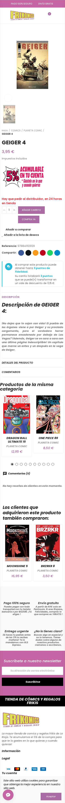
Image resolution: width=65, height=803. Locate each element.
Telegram (57, 253)
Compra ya (29, 219)
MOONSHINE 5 (17, 566)
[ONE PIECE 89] (48, 414)
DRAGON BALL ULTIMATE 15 (16, 440)
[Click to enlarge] (8, 98)
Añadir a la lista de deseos (21, 235)
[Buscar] (42, 15)
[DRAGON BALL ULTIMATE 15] (17, 414)
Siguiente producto (60, 132)
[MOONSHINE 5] (17, 543)
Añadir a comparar (18, 229)
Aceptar (51, 796)
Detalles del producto (17, 363)
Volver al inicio (56, 132)
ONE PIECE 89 (48, 438)
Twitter (28, 253)
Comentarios (11, 372)
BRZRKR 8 (48, 566)
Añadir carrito (31, 210)
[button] (20, 4)
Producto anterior (51, 132)
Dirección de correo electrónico (35, 253)
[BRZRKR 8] (47, 543)
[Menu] (3, 15)
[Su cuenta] (55, 15)
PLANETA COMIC (16, 446)
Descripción (10, 297)
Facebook (21, 253)
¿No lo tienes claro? (48, 631)
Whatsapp (50, 253)
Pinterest (43, 253)
